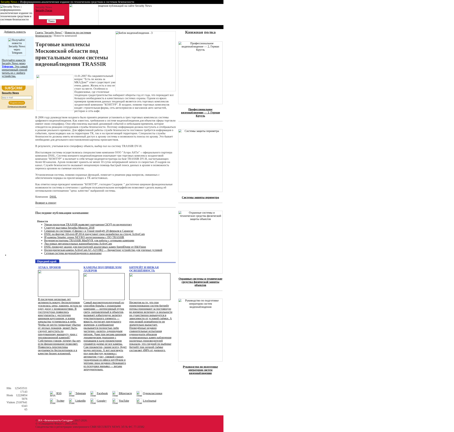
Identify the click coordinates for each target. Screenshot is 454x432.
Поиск (178, 1)
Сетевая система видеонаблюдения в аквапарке (73, 253)
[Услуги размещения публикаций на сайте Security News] (83, 24)
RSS (59, 393)
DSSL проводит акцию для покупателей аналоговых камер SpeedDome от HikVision (95, 246)
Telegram (80, 393)
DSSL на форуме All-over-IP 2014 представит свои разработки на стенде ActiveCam (94, 234)
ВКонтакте (125, 393)
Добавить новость (15, 31)
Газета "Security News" (49, 32)
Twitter (60, 400)
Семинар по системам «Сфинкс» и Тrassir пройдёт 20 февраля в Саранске (88, 230)
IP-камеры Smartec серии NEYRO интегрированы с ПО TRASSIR (84, 237)
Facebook (102, 393)
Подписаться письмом (17, 107)
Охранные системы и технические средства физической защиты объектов (200, 282)
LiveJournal (149, 400)
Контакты (194, 1)
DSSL (53, 196)
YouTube (124, 400)
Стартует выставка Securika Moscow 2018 (69, 227)
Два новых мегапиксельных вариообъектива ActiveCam (78, 243)
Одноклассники (152, 393)
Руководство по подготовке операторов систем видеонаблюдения (200, 370)
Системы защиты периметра (200, 197)
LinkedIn (80, 400)
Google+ (102, 400)
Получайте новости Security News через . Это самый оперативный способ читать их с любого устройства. (15, 68)
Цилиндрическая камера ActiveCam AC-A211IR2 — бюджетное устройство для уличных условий (103, 250)
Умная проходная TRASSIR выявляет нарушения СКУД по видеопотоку (88, 224)
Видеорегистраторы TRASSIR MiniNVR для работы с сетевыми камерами (89, 240)
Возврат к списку (45, 202)
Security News (10, 92)
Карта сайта (212, 1)
